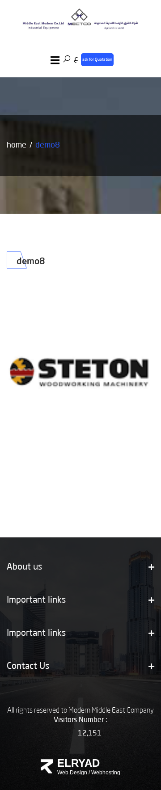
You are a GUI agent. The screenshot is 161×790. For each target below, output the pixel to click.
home (16, 145)
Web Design (72, 772)
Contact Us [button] (28, 666)
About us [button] (24, 567)
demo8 (47, 145)
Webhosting (105, 772)
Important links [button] (36, 600)
